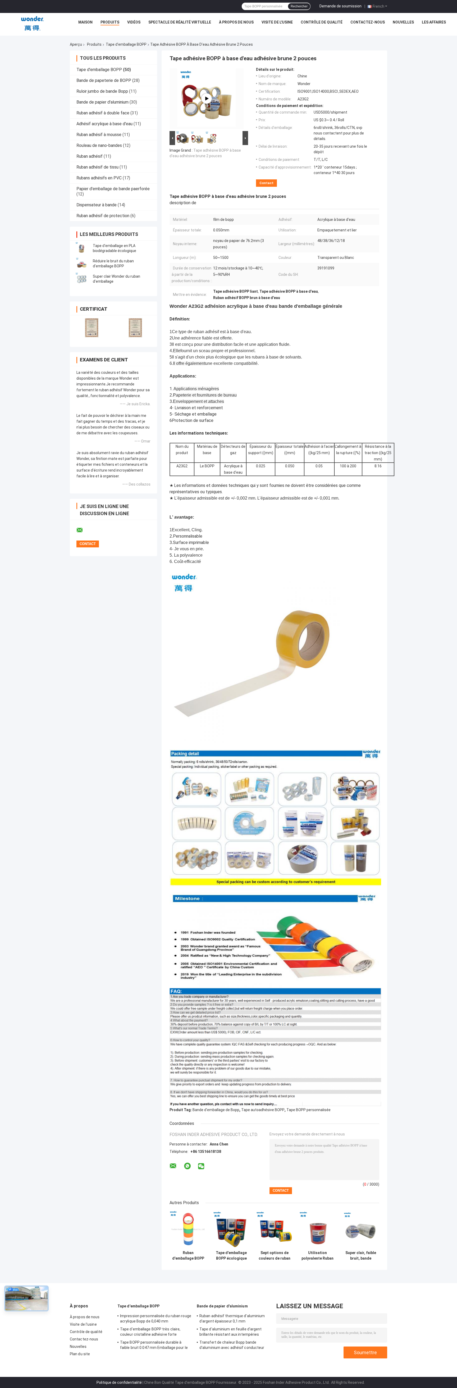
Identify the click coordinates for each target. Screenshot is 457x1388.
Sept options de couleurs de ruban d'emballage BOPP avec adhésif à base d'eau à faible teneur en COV (274, 1256)
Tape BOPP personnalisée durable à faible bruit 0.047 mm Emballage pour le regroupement (154, 1345)
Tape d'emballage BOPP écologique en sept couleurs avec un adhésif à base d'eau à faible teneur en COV (231, 1256)
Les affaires (434, 22)
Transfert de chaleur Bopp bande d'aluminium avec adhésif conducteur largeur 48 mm (231, 1345)
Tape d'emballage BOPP (126, 44)
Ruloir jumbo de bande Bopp (102, 91)
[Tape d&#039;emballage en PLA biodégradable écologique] (82, 248)
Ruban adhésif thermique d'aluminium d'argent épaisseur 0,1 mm (232, 1318)
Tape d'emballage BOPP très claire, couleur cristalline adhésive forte (150, 1331)
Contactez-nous (367, 22)
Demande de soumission (340, 6)
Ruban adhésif (89, 156)
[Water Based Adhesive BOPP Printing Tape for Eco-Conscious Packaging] (207, 98)
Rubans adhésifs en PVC (99, 177)
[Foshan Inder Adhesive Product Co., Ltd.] (32, 23)
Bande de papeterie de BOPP (103, 80)
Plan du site (80, 1354)
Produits (109, 22)
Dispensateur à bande (96, 204)
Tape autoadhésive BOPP (263, 1110)
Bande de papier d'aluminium (102, 102)
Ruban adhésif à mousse (98, 134)
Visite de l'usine (277, 22)
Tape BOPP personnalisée (308, 1110)
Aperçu (76, 44)
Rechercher (299, 6)
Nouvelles (403, 22)
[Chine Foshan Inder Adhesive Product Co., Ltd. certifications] (91, 327)
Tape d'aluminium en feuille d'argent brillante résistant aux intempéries (230, 1331)
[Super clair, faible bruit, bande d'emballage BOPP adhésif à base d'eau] (360, 1229)
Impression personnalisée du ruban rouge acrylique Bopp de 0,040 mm (155, 1318)
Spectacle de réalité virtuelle (179, 22)
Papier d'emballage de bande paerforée (113, 188)
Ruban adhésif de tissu (97, 167)
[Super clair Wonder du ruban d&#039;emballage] (82, 279)
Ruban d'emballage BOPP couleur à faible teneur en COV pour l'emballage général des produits (188, 1256)
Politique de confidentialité (119, 1382)
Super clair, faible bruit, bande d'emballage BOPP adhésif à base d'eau (361, 1256)
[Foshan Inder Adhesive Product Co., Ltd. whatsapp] (187, 1166)
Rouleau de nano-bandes (99, 145)
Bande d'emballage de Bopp (216, 1110)
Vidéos (133, 22)
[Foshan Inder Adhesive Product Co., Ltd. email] (83, 530)
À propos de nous (236, 22)
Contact (266, 183)
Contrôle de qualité (321, 22)
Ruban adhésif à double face (102, 112)
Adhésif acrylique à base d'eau (104, 123)
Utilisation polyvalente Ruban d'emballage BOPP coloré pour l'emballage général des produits (317, 1256)
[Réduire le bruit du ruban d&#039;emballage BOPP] (82, 263)
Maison (85, 22)
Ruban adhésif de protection (102, 215)
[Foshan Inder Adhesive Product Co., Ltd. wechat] (201, 1166)
